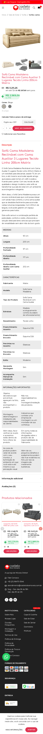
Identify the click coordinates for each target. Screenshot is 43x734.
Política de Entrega (13, 639)
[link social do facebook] (6, 600)
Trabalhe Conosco (12, 655)
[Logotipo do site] (21, 7)
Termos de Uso (11, 635)
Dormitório (28, 627)
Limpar (6, 111)
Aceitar (31, 730)
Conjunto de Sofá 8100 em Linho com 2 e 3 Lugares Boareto (11, 526)
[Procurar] (34, 7)
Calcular (28, 122)
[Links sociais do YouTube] (15, 600)
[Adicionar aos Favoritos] (19, 504)
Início (4, 15)
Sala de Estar (14, 15)
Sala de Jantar (29, 623)
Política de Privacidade (9, 644)
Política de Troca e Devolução (12, 650)
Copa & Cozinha (30, 615)
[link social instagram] (11, 600)
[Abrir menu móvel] (3, 7)
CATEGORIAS (31, 610)
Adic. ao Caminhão (23, 128)
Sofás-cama (34, 15)
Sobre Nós (9, 615)
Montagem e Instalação (10, 630)
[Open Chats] (6, 657)
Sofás (24, 15)
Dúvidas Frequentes (9, 624)
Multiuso (27, 631)
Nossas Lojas (10, 619)
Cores (4, 102)
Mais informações (14, 730)
